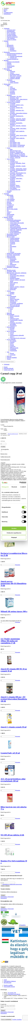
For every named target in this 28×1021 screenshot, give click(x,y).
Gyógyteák (12, 354)
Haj (11, 245)
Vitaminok (9, 67)
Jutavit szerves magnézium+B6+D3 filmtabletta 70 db (13, 583)
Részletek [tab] (14, 487)
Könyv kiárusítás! (11, 32)
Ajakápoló (12, 243)
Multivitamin (10, 195)
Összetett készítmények (12, 59)
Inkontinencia (13, 325)
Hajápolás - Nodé (14, 98)
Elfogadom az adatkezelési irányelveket (12, 884)
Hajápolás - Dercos (14, 185)
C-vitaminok (10, 206)
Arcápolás (12, 88)
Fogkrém (12, 342)
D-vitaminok (10, 216)
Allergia (9, 291)
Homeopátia (7, 52)
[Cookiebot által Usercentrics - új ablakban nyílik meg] (19, 483)
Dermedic (9, 191)
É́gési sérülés (13, 274)
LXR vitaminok (11, 38)
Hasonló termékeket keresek (13, 433)
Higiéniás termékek (14, 278)
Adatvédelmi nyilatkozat (10, 981)
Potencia (12, 329)
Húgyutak (9, 313)
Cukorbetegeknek (11, 257)
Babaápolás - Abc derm (15, 96)
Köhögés (9, 63)
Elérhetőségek (7, 14)
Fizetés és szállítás (8, 985)
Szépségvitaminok (14, 239)
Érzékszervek (10, 307)
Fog (8, 43)
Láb (11, 249)
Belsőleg (12, 293)
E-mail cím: (3, 1004)
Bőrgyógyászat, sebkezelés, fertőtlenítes (16, 273)
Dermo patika (7, 84)
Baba (11, 149)
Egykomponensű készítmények (14, 53)
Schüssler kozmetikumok (16, 56)
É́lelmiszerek (13, 264)
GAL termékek (10, 200)
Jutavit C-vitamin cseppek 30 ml (13, 727)
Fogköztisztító (13, 350)
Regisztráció (4, 898)
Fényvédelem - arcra (15, 142)
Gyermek (12, 91)
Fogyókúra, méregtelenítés (13, 254)
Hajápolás (12, 92)
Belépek (3, 895)
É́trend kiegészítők (14, 261)
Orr (11, 310)
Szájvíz (12, 343)
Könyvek (9, 356)
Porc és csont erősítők (12, 209)
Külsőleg (12, 48)
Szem (11, 309)
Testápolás (12, 93)
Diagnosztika (10, 218)
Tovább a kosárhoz (17, 1019)
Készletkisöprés (11, 31)
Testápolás (12, 71)
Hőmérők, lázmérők (15, 225)
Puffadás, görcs (14, 300)
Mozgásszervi (10, 46)
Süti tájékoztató (7, 982)
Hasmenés (12, 298)
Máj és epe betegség (15, 304)
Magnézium (10, 207)
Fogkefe (12, 345)
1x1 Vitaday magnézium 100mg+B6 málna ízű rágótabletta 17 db (10, 641)
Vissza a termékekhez (6, 1019)
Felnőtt (11, 196)
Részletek (17, 564)
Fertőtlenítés (13, 277)
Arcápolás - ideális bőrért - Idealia (18, 168)
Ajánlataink (6, 28)
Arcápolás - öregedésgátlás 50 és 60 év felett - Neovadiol (18, 173)
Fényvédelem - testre (15, 143)
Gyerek (12, 198)
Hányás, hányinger (14, 299)
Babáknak (9, 70)
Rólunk (5, 9)
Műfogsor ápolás (14, 347)
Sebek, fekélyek (14, 282)
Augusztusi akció (11, 30)
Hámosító (12, 284)
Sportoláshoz (13, 50)
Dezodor (12, 252)
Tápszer (12, 73)
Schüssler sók (13, 57)
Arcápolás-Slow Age (15, 189)
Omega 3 (9, 211)
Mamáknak (9, 80)
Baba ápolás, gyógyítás (15, 75)
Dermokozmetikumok (12, 36)
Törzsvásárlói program (9, 986)
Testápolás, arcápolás (15, 100)
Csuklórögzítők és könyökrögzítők (18, 228)
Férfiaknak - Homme (15, 186)
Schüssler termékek (11, 35)
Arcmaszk (12, 160)
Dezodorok (12, 134)
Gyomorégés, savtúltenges (16, 303)
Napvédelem (13, 246)
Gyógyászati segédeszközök (14, 220)
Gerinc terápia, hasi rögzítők (17, 223)
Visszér (12, 334)
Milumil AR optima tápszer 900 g (14, 611)
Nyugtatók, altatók (11, 271)
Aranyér (12, 332)
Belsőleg (12, 49)
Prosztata (12, 328)
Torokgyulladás (10, 66)
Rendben (14, 528)
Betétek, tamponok (14, 316)
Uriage (8, 148)
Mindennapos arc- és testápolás (17, 154)
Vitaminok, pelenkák (15, 77)
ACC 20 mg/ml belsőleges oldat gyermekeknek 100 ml (13, 780)
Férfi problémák (11, 327)
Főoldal (5, 367)
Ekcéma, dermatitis (14, 241)
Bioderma (9, 95)
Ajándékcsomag (14, 161)
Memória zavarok (11, 270)
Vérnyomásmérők (14, 231)
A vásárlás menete (8, 12)
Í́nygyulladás (13, 341)
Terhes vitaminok (14, 82)
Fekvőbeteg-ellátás (14, 221)
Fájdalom (6, 41)
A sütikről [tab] (23, 487)
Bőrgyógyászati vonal (15, 150)
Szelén (8, 213)
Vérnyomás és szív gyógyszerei (17, 338)
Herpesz (12, 285)
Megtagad (14, 537)
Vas (8, 210)
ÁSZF (5, 980)
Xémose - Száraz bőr (15, 157)
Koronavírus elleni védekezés (17, 275)
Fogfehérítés (13, 349)
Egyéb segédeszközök (15, 232)
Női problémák (10, 314)
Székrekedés (13, 296)
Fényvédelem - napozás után (17, 146)
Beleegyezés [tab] (5, 487)
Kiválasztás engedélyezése (14, 533)
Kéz (11, 248)
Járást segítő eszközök (15, 227)
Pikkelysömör (13, 288)
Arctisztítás (12, 103)
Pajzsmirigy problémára (12, 267)
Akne (11, 86)
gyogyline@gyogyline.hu (14, 994)
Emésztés (9, 295)
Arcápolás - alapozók (15, 181)
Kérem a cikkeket (5, 885)
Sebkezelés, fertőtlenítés (16, 229)
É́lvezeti (12, 353)
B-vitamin (9, 203)
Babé (8, 85)
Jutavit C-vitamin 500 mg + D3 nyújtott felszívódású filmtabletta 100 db (14, 699)
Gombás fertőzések (14, 238)
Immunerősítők (10, 214)
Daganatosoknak (11, 266)
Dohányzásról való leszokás (14, 253)
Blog (5, 11)
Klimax (12, 317)
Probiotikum (13, 302)
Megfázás (6, 60)
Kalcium (9, 202)
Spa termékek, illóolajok (13, 234)
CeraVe (8, 192)
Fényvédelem (13, 89)
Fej (7, 42)
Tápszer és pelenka (11, 39)
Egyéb (5, 268)
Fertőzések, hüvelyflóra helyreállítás (15, 323)
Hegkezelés (13, 289)
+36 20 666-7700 (11, 992)
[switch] (24, 512)
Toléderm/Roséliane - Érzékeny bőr (18, 156)
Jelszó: (2, 1007)
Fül (11, 311)
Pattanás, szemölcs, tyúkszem (17, 286)
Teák (11, 263)
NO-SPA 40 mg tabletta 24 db (12, 835)
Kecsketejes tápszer (15, 74)
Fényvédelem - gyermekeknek (17, 145)
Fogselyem (12, 346)
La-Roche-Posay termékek (13, 102)
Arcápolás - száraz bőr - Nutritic (18, 118)
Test (11, 250)
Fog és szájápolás (11, 339)
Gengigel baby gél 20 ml (10, 753)
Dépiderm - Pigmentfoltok (16, 152)
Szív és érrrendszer (11, 331)
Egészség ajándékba (12, 357)
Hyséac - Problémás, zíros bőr (17, 153)
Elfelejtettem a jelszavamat (7, 896)
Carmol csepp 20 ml (9, 369)
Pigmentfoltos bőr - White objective (18, 99)
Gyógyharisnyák (14, 224)
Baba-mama (7, 68)
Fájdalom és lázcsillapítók (13, 61)
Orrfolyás (9, 64)
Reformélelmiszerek (12, 235)
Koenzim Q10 (10, 204)
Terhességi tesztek (14, 318)
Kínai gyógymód (11, 256)
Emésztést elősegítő (15, 306)
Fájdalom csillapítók (15, 78)
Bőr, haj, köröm (11, 236)
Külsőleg (12, 292)
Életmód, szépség (8, 217)
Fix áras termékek (11, 34)
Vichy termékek (11, 159)
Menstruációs (10, 45)
